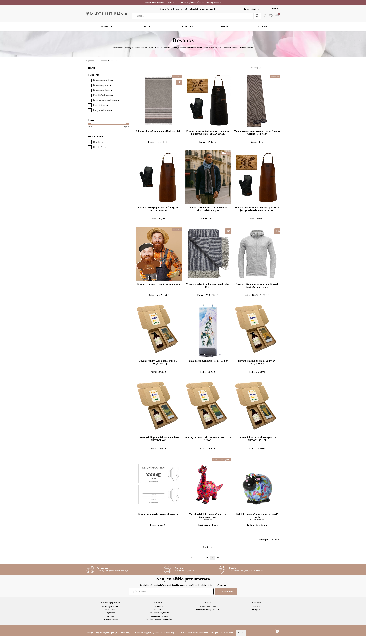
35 (212, 558)
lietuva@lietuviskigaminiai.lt (202, 9)
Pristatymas (275, 9)
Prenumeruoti (226, 591)
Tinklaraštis (158, 610)
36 (276, 540)
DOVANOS (114, 61)
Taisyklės (110, 616)
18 (272, 540)
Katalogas (102, 61)
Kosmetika (259, 27)
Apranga (186, 27)
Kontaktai (159, 607)
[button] (264, 68)
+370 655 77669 (177, 9)
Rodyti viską (208, 547)
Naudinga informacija (159, 616)
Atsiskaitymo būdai (110, 607)
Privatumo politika (110, 619)
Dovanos (149, 27)
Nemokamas (150, 3)
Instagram (256, 610)
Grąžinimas (110, 613)
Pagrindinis (90, 61)
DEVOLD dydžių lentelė (159, 613)
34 (207, 558)
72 (279, 540)
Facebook (256, 607)
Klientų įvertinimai (213, 3)
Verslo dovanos (107, 27)
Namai (222, 27)
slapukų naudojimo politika (223, 633)
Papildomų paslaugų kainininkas (158, 619)
